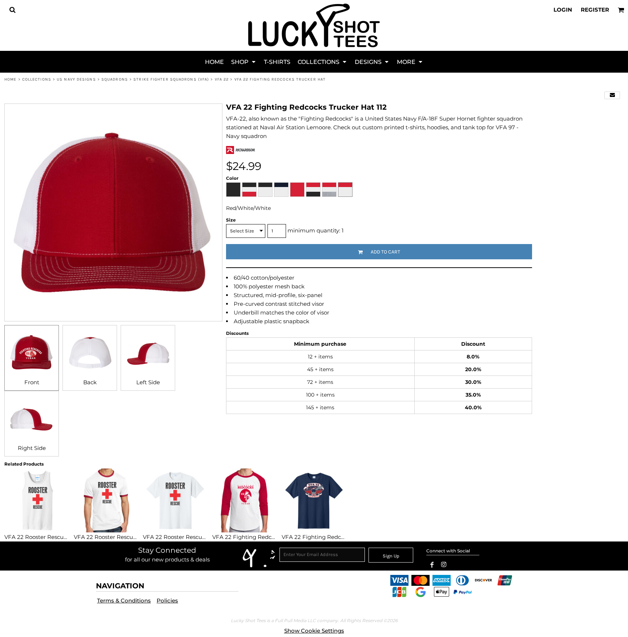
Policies (167, 600)
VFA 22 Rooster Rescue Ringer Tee (120, 536)
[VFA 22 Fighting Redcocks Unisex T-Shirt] (314, 500)
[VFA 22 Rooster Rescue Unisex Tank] (36, 500)
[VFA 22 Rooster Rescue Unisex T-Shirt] (175, 500)
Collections (36, 79)
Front (31, 382)
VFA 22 (222, 79)
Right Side (32, 448)
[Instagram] (444, 565)
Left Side (148, 382)
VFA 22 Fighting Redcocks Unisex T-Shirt (337, 536)
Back (90, 382)
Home (10, 79)
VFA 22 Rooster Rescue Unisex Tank (52, 536)
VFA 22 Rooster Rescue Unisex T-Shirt (194, 536)
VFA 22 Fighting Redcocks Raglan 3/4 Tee (268, 536)
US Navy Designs (76, 79)
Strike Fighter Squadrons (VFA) (171, 79)
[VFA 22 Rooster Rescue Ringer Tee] (106, 500)
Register (595, 9)
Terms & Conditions (124, 600)
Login (562, 9)
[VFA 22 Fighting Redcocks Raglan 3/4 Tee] (244, 500)
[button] (12, 10)
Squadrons (114, 79)
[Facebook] (432, 565)
